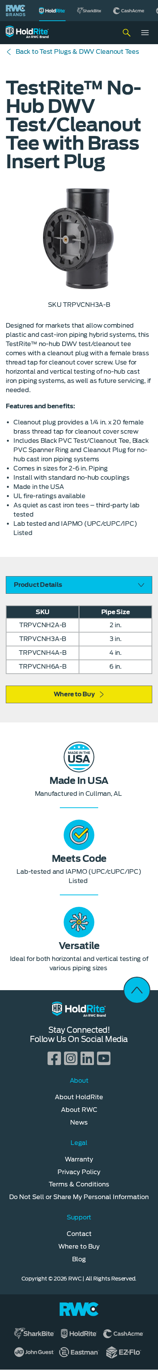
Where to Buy (74, 694)
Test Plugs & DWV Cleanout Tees (77, 51)
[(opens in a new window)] (89, 10)
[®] (52, 10)
